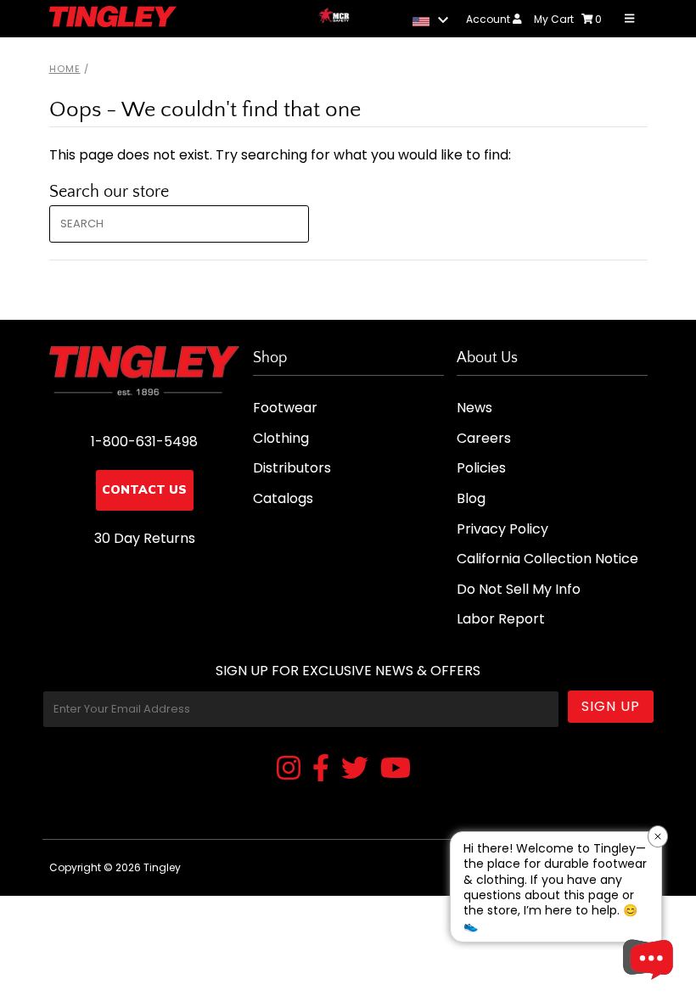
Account (489, 19)
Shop (270, 358)
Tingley (162, 867)
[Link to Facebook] (320, 769)
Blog (471, 498)
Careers (484, 438)
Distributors (292, 468)
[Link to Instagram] (288, 769)
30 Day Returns (144, 538)
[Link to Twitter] (354, 769)
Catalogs (283, 498)
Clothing (281, 438)
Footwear (285, 407)
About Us (487, 358)
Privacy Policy (502, 529)
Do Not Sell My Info (519, 589)
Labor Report (501, 619)
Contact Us (144, 490)
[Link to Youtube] (395, 769)
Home (65, 68)
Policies (481, 468)
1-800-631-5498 (144, 441)
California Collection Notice (547, 558)
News (474, 407)
